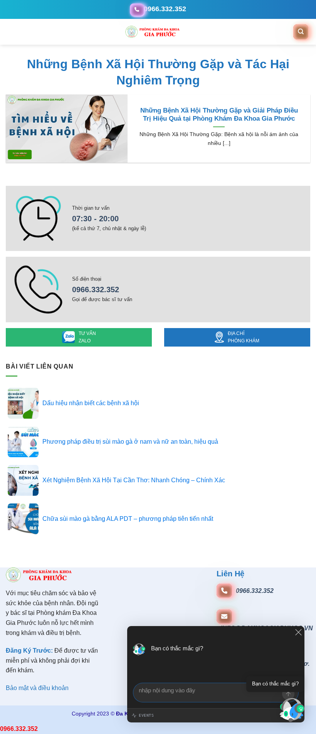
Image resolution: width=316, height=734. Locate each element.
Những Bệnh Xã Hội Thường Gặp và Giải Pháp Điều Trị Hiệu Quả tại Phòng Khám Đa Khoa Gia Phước (219, 115)
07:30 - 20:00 (95, 218)
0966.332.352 (95, 289)
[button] (7, 32)
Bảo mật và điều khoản (37, 688)
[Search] (300, 31)
